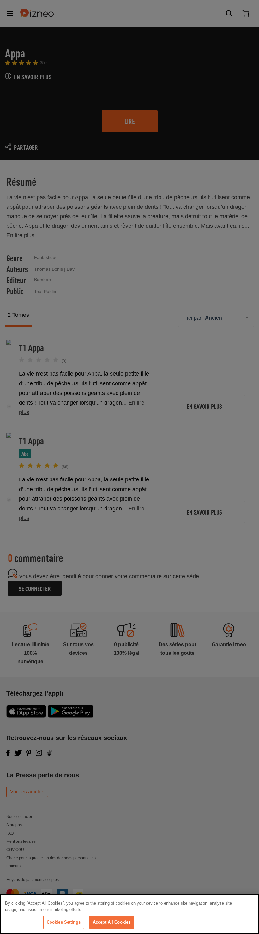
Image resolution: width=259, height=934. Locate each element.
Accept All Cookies (111, 922)
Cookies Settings (64, 922)
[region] (129, 914)
